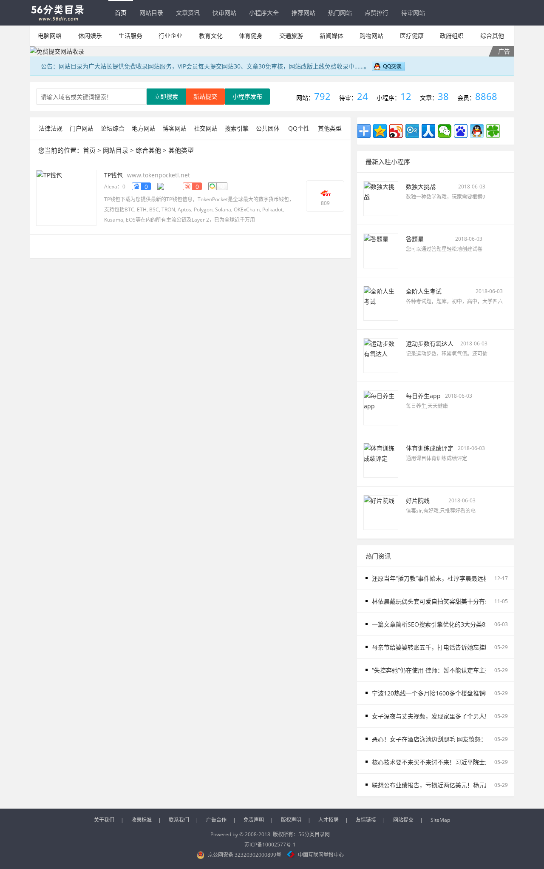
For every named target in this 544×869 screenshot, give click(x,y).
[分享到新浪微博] (396, 131)
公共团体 (268, 128)
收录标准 (141, 819)
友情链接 (366, 819)
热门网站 (340, 13)
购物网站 (371, 35)
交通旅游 (291, 35)
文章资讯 (188, 13)
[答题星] (380, 250)
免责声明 (254, 819)
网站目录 (151, 13)
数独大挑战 (421, 186)
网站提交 (403, 819)
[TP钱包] (66, 197)
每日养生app (423, 396)
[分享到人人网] (428, 131)
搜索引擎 (237, 128)
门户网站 (82, 128)
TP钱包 (113, 175)
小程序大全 (264, 13)
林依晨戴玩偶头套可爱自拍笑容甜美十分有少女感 (437, 601)
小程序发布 (247, 96)
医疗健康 (412, 35)
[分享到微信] (444, 131)
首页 (121, 13)
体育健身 (251, 35)
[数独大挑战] (380, 198)
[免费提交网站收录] (272, 51)
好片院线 (418, 500)
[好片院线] (380, 512)
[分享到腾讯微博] (412, 131)
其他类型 (330, 128)
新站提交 (205, 96)
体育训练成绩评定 (429, 448)
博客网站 (175, 128)
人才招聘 (328, 819)
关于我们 (104, 819)
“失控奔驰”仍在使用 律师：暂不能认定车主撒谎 (434, 670)
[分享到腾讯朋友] (493, 131)
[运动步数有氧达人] (380, 355)
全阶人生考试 (424, 291)
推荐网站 (303, 13)
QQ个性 (298, 128)
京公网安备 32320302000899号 (244, 854)
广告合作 (216, 819)
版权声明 (291, 819)
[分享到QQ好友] (477, 131)
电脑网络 (50, 35)
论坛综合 (113, 128)
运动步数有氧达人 (429, 343)
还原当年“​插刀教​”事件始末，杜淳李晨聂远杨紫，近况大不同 (451, 578)
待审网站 (413, 13)
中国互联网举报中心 (321, 854)
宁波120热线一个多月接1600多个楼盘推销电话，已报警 (446, 693)
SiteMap (440, 819)
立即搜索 (166, 96)
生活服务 (130, 35)
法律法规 (50, 128)
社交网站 (206, 128)
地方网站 (144, 128)
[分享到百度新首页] (461, 131)
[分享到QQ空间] (380, 131)
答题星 (415, 239)
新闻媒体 (331, 35)
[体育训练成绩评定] (380, 460)
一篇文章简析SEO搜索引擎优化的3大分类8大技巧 (437, 624)
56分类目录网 (314, 834)
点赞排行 (376, 13)
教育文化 (211, 35)
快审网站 (224, 13)
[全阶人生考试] (380, 303)
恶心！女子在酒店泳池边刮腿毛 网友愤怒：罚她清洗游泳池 (450, 739)
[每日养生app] (380, 407)
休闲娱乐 (90, 35)
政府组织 (452, 35)
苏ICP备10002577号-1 (270, 844)
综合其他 (492, 35)
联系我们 (179, 819)
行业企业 (170, 35)
